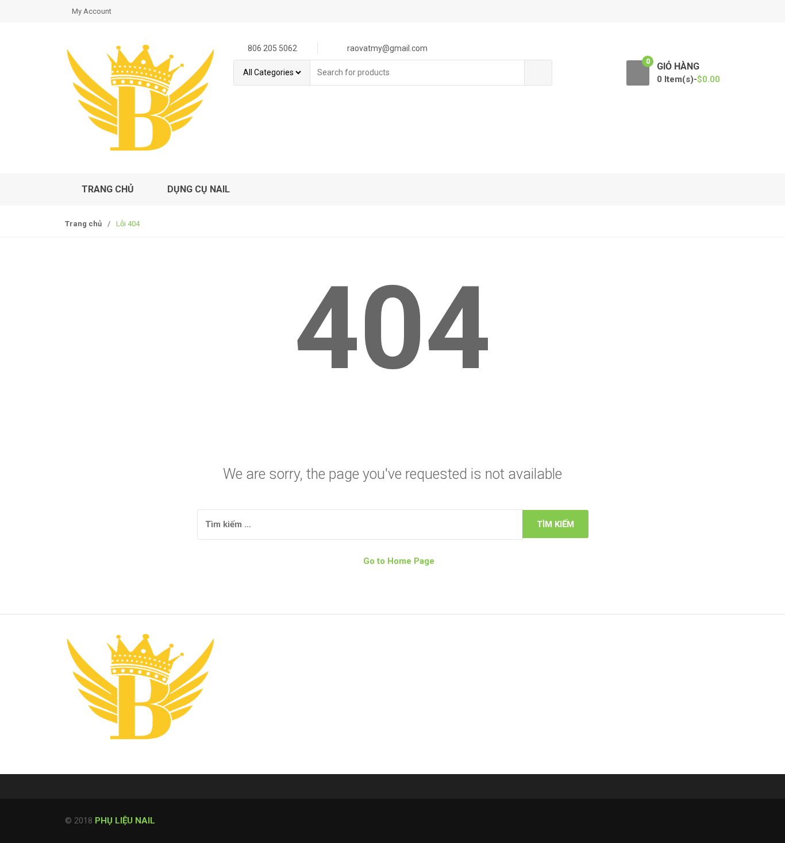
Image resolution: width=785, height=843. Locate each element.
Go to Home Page (397, 561)
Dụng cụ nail (198, 189)
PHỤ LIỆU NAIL (125, 820)
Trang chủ (108, 189)
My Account (91, 11)
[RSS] (77, 765)
